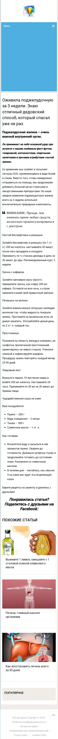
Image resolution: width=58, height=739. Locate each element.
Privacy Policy (21, 735)
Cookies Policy (39, 735)
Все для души (20, 717)
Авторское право (29, 726)
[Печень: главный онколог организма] (29, 594)
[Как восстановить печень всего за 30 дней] (29, 647)
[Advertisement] (29, 60)
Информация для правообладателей (29, 730)
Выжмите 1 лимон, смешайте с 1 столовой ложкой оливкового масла (27, 563)
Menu (7, 26)
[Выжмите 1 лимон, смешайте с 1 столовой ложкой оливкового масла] (29, 540)
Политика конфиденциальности (29, 722)
